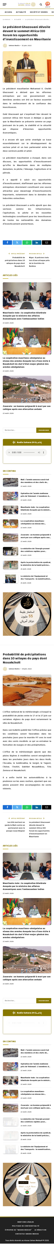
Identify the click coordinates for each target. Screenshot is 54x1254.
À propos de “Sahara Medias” (18, 1229)
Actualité (21, 12)
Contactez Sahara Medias (27, 1233)
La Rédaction (40, 1229)
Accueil (8, 12)
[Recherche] (41, 4)
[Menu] (4, 4)
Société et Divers (39, 12)
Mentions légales (25, 1221)
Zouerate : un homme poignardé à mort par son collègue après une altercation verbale (27, 407)
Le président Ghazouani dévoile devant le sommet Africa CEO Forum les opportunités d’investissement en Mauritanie (39, 829)
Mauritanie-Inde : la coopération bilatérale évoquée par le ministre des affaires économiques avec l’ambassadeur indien (24, 316)
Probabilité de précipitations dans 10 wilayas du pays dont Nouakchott (15, 262)
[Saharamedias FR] (27, 4)
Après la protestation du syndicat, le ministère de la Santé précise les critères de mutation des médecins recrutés (36, 566)
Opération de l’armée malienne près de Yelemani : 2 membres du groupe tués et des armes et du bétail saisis (35, 497)
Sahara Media (14, 45)
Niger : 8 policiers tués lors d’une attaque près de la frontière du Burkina (39, 262)
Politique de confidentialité (25, 1225)
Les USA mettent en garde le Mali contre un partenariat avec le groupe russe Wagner (15, 827)
